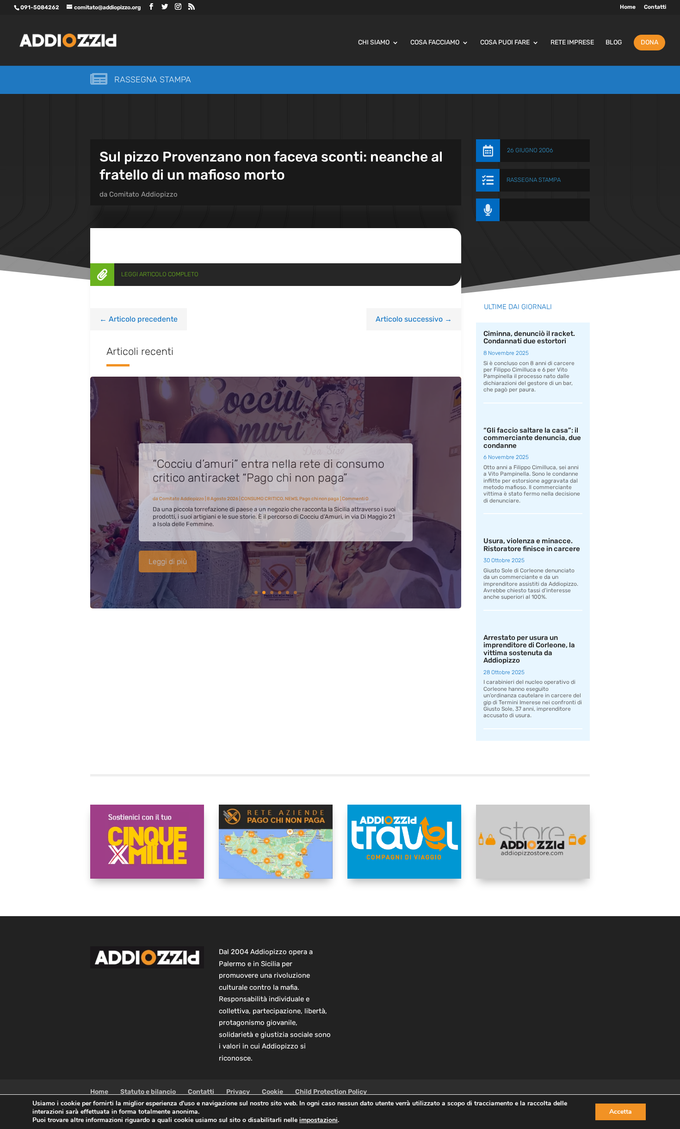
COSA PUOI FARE (505, 42)
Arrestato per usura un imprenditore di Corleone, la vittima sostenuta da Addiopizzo (529, 649)
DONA (649, 42)
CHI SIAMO (373, 42)
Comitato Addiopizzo (143, 194)
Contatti (655, 7)
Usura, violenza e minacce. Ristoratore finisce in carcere (531, 545)
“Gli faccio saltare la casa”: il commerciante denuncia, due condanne (532, 438)
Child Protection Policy (331, 1092)
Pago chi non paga (319, 491)
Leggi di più (167, 554)
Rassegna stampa (152, 79)
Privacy (238, 1092)
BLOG (614, 42)
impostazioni (318, 1120)
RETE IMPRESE (572, 42)
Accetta (620, 1111)
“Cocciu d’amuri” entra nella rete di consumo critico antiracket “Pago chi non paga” (268, 463)
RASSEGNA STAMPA (534, 179)
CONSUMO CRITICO (262, 491)
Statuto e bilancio (148, 1092)
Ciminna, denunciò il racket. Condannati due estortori (529, 337)
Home (628, 7)
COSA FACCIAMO (434, 42)
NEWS (291, 491)
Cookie (272, 1092)
